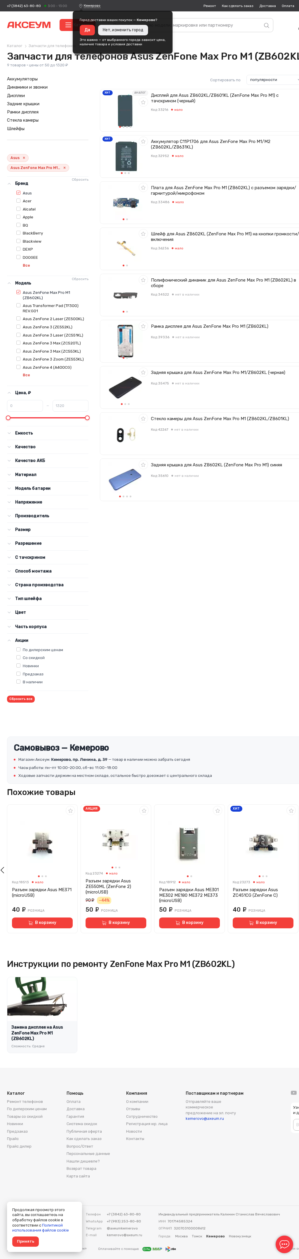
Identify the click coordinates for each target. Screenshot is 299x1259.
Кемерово (92, 6)
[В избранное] (143, 102)
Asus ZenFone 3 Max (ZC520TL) (52, 343)
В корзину (45, 922)
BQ (25, 225)
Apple (28, 217)
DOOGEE (30, 257)
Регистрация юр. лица (147, 1124)
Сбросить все (20, 699)
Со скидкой (34, 657)
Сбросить (80, 179)
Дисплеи (16, 95)
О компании (137, 1101)
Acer (27, 201)
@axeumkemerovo (122, 1228)
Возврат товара (81, 1168)
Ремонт (210, 6)
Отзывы (133, 1109)
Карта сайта (78, 1176)
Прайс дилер (19, 1146)
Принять (25, 1241)
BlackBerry (33, 233)
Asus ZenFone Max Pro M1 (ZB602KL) (46, 295)
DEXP (28, 249)
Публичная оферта (84, 1131)
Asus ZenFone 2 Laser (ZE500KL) (53, 318)
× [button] (24, 158)
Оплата (288, 6)
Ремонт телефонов (25, 1101)
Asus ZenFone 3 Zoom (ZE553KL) (53, 359)
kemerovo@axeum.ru (205, 1118)
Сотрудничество (142, 1116)
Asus (27, 193)
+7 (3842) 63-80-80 (24, 6)
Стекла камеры (23, 120)
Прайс (13, 1138)
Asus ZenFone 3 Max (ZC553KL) (52, 351)
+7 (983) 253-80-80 (124, 1221)
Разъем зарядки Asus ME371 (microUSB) (42, 892)
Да (87, 29)
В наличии (33, 681)
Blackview (32, 241)
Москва (181, 1236)
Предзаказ (33, 674)
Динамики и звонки (27, 87)
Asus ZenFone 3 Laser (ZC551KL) (53, 335)
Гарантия (75, 1116)
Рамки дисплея (23, 112)
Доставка (267, 6)
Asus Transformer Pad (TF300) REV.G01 (51, 308)
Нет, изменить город (123, 29)
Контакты (135, 1138)
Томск (197, 1236)
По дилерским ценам (43, 649)
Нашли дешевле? (83, 1161)
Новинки (31, 665)
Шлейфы (16, 128)
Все (26, 265)
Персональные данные (88, 1153)
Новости (134, 1131)
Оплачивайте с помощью (119, 1249)
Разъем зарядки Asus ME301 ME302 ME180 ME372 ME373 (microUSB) (189, 895)
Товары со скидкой (25, 1116)
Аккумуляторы (22, 79)
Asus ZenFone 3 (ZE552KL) (47, 327)
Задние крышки (23, 103)
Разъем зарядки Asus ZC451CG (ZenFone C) (255, 892)
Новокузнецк (240, 1236)
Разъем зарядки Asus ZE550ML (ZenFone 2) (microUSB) (108, 886)
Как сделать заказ (237, 6)
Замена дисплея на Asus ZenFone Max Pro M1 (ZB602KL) (37, 1033)
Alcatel (29, 209)
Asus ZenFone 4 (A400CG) (47, 367)
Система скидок (82, 1124)
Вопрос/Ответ (80, 1146)
